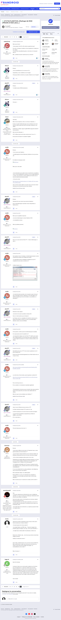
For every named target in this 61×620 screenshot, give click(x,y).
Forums (2, 11)
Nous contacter (36, 616)
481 (7, 127)
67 (7, 76)
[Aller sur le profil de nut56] (7, 151)
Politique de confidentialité (27, 616)
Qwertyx (6, 445)
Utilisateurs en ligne (14, 11)
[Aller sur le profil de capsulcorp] (7, 45)
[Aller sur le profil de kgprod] (7, 563)
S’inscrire (57, 3)
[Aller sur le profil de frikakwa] (53, 44)
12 (7, 157)
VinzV (6, 117)
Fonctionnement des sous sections (50, 27)
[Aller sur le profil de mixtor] (53, 41)
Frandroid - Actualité (6, 8)
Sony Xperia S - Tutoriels (18, 27)
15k (7, 93)
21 (20, 586)
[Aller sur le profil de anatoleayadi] (7, 494)
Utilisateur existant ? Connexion (46, 3)
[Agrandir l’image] (15, 228)
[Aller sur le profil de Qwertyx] (7, 449)
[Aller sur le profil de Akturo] (7, 70)
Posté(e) (18, 41)
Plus (37, 8)
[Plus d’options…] (38, 41)
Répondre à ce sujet (33, 31)
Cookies (42, 616)
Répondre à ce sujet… (12, 598)
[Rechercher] (58, 9)
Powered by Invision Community (30, 618)
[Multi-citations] (13, 58)
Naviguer (32, 8)
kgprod (7, 559)
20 (18, 586)
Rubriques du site (15, 8)
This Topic (54, 8)
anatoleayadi (7, 490)
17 (12, 586)
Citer (16, 58)
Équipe (7, 11)
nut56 (6, 147)
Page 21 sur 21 (25, 586)
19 (16, 586)
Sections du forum (24, 8)
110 (7, 500)
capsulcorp (7, 41)
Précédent (6, 586)
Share (28, 26)
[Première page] (2, 37)
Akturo (7, 65)
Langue (18, 616)
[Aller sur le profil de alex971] (3, 27)
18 (14, 586)
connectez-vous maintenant (7, 594)
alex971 (8, 26)
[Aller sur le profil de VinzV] (7, 121)
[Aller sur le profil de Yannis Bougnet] (43, 44)
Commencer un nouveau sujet (19, 31)
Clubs (21, 11)
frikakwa (56, 43)
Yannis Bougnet (48, 43)
